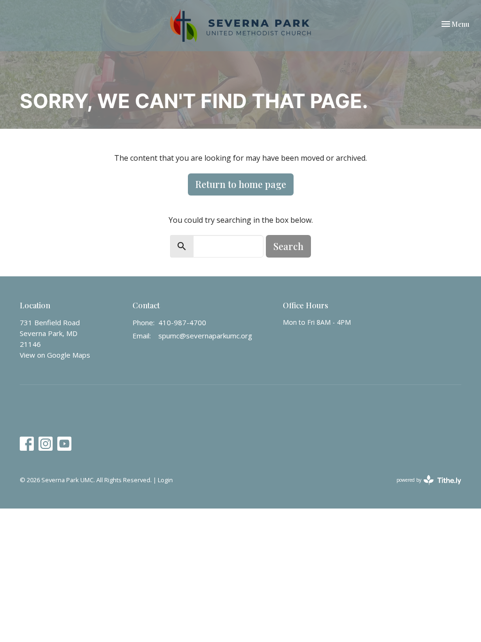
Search (288, 246)
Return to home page (240, 184)
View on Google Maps (55, 355)
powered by (423, 488)
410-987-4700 (182, 322)
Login (165, 480)
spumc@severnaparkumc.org (205, 335)
